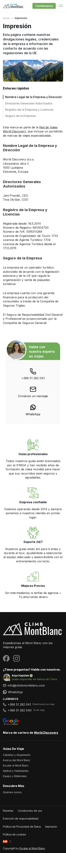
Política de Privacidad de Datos (22, 826)
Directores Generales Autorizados (28, 103)
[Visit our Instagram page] (16, 658)
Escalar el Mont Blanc (16, 765)
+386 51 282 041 (33, 378)
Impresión (51, 826)
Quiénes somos (12, 792)
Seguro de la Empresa (20, 116)
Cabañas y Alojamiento (16, 754)
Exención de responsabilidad (20, 818)
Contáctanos (44, 6)
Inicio (6, 18)
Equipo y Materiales (15, 776)
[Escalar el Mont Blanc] (33, 628)
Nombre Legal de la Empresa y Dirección (34, 97)
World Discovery (46, 732)
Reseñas (8, 810)
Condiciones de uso (30, 810)
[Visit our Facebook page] (6, 658)
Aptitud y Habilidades (16, 770)
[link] (33, 410)
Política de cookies (14, 834)
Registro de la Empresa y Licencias (29, 109)
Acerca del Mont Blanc (16, 760)
